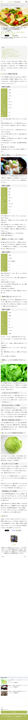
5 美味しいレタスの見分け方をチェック (11, 55)
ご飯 (3, 32)
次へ (25, 556)
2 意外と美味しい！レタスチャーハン (11, 50)
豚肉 (23, 32)
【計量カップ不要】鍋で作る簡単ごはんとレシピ (17, 691)
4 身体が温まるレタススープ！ (9, 53)
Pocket (13, 530)
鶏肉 (19, 32)
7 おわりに (4, 57)
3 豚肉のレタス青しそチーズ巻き (10, 52)
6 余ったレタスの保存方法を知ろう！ (11, 56)
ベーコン (14, 32)
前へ (3, 556)
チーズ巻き (8, 32)
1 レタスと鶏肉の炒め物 (8, 49)
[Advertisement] (14, 617)
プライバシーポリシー (11, 716)
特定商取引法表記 (18, 716)
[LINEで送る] (18, 530)
